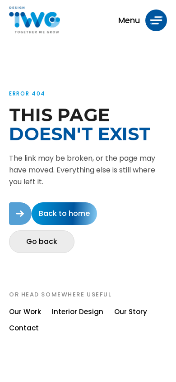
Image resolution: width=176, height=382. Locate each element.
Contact (24, 328)
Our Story (130, 311)
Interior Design (77, 311)
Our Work (25, 311)
